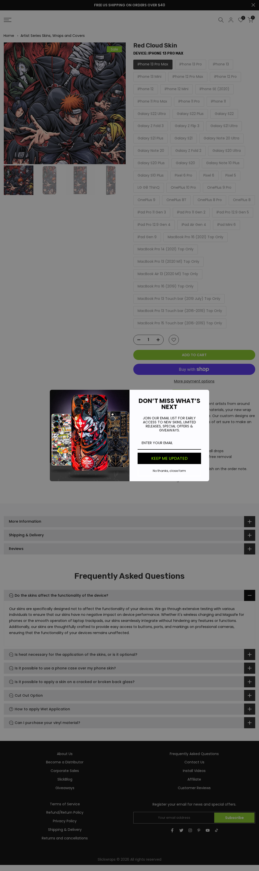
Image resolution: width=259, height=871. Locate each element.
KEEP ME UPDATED (169, 458)
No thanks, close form (169, 471)
